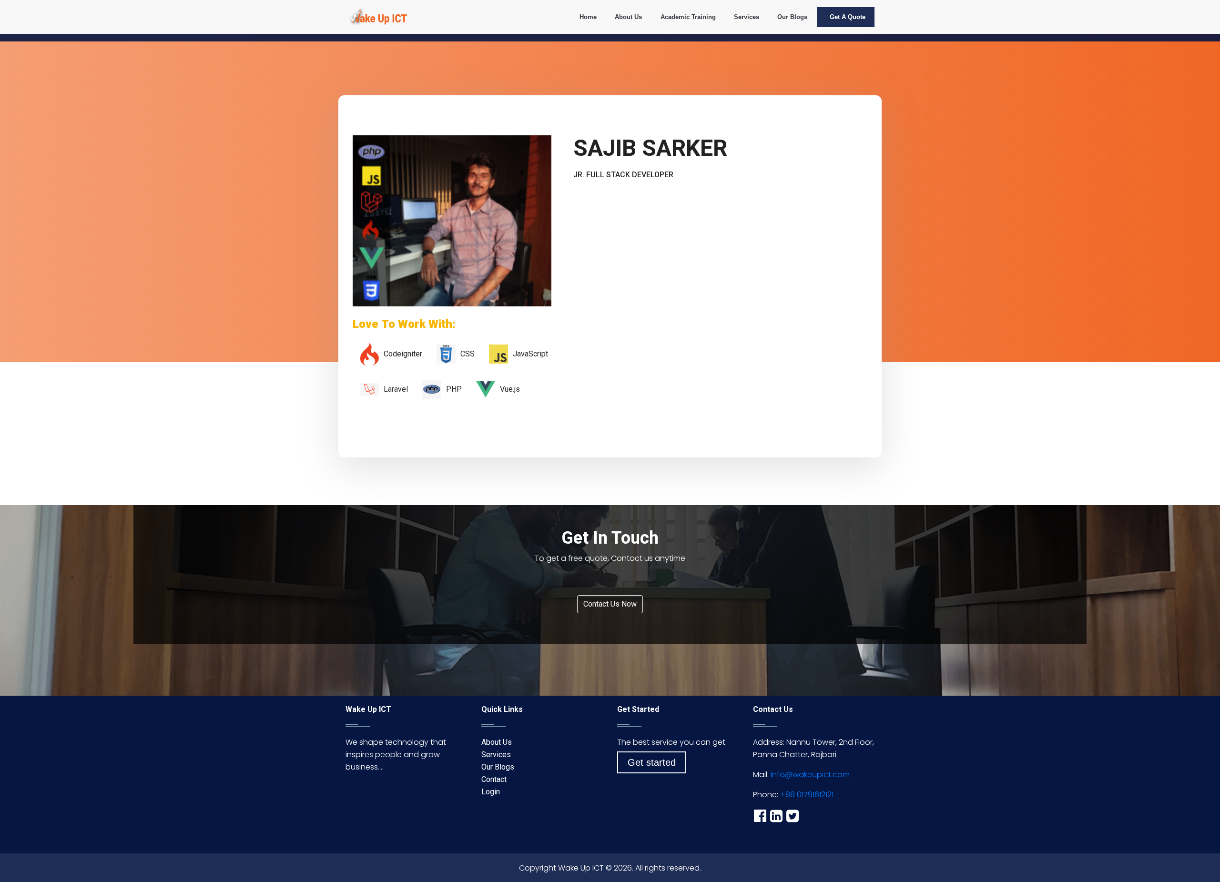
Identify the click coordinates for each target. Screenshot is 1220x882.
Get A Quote (847, 16)
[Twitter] (792, 816)
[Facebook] (760, 816)
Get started (652, 762)
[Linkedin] (776, 816)
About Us (628, 16)
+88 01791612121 (807, 794)
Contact (494, 779)
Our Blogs (792, 16)
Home (588, 16)
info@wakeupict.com (810, 774)
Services (746, 16)
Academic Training (688, 16)
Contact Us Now (610, 603)
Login (490, 791)
